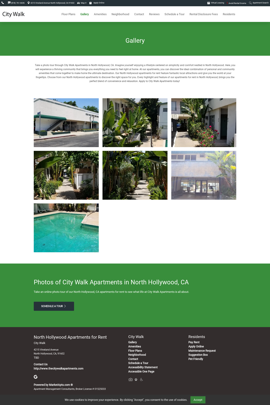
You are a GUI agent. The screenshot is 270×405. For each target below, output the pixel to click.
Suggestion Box (198, 354)
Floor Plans (68, 14)
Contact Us (41, 364)
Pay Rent (194, 342)
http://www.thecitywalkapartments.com (58, 368)
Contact (139, 14)
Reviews (154, 14)
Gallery (84, 14)
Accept (198, 399)
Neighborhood (120, 14)
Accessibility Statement (143, 367)
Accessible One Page (141, 371)
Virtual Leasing (217, 3)
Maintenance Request (202, 350)
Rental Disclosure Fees (204, 14)
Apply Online (98, 3)
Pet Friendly (195, 359)
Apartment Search (260, 3)
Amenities (100, 14)
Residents (229, 14)
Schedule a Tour (175, 14)
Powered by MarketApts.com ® (53, 384)
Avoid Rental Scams (236, 3)
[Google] (36, 376)
